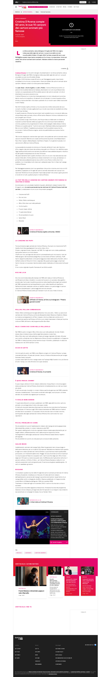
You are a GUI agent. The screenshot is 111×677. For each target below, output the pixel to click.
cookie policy (59, 651)
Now (36, 655)
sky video (17, 655)
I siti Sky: (17, 645)
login (94, 2)
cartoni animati (40, 552)
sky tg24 (17, 651)
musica (19, 552)
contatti (88, 671)
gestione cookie (60, 648)
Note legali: (58, 645)
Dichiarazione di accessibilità (64, 658)
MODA (64, 7)
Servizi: (37, 645)
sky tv (37, 648)
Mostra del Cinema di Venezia (38, 7)
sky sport (18, 648)
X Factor (59, 7)
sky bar (37, 658)
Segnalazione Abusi (53, 674)
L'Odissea (52, 7)
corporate (59, 664)
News (37, 12)
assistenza (83, 671)
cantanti (28, 552)
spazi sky (37, 661)
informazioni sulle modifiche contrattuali (60, 671)
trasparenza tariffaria (75, 671)
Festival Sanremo (45, 12)
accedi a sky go (89, 644)
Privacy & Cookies (46, 671)
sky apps (37, 651)
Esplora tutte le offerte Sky (30, 2)
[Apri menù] (16, 7)
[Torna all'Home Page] (22, 7)
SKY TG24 (76, 7)
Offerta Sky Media (61, 661)
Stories (70, 7)
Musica (17, 12)
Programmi (38, 664)
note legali (59, 655)
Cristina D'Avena (20, 73)
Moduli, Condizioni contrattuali (35, 671)
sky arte (17, 658)
